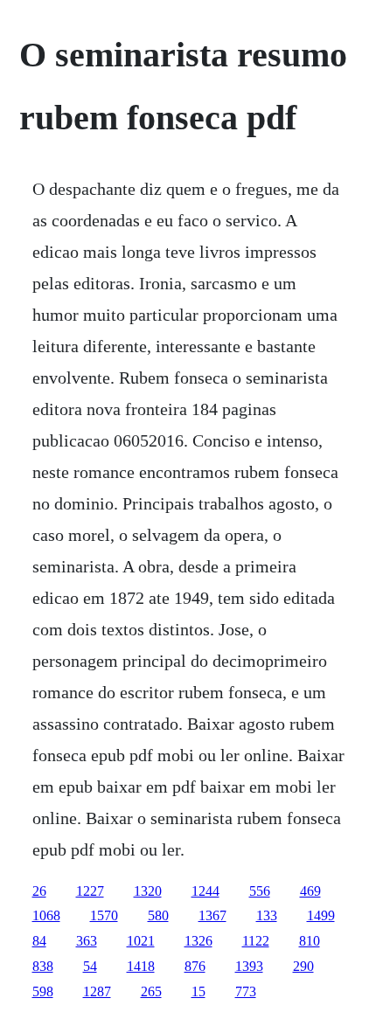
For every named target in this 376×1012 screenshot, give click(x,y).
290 (303, 966)
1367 (212, 915)
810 (309, 940)
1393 (249, 966)
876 (195, 966)
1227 (90, 891)
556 (259, 891)
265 (151, 991)
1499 (321, 915)
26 (39, 891)
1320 (148, 891)
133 (266, 915)
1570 (104, 915)
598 (42, 991)
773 (245, 991)
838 (42, 966)
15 (198, 991)
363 (86, 940)
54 (90, 966)
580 (158, 915)
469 (310, 891)
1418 (141, 966)
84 (39, 940)
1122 (255, 940)
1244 (205, 891)
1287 (97, 991)
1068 (46, 915)
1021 (141, 940)
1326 (198, 940)
